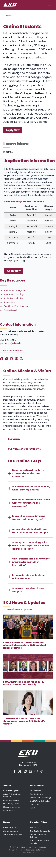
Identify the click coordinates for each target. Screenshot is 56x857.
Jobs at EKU (35, 804)
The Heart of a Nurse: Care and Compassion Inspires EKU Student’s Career (24, 721)
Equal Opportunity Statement (32, 850)
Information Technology (40, 797)
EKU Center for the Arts (40, 831)
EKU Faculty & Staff (11, 803)
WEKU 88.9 (34, 827)
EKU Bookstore (36, 794)
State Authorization (11, 807)
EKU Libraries (35, 791)
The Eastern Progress (12, 834)
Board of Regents (11, 791)
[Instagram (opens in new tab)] (25, 771)
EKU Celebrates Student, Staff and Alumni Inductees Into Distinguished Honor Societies (24, 645)
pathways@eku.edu (10, 343)
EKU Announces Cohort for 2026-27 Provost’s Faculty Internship (23, 683)
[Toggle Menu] (49, 5)
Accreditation (9, 810)
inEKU (32, 808)
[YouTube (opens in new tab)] (36, 771)
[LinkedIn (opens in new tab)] (30, 771)
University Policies (11, 800)
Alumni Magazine (10, 831)
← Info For (7, 16)
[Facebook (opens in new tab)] (14, 771)
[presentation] (28, 627)
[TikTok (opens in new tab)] (41, 771)
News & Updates (10, 827)
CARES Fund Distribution (40, 801)
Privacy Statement (28, 852)
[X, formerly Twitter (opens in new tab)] (19, 771)
